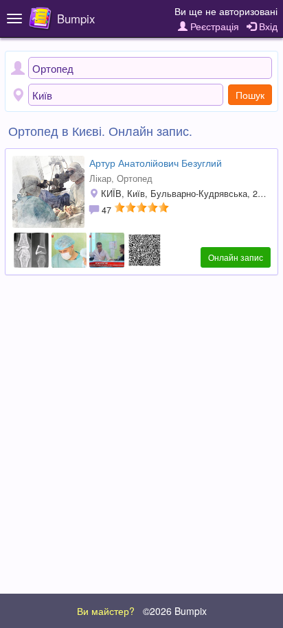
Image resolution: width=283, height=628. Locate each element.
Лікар (100, 178)
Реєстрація (213, 26)
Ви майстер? (106, 611)
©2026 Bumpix (175, 611)
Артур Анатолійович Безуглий (155, 163)
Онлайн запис (235, 257)
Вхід (267, 26)
